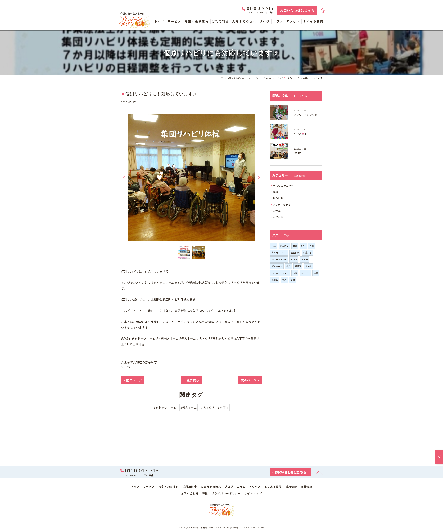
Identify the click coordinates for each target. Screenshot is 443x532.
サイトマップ (253, 493)
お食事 (277, 211)
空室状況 (295, 252)
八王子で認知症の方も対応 (139, 362)
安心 (284, 280)
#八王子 (223, 407)
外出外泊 (284, 245)
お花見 (294, 259)
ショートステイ (279, 259)
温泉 (293, 280)
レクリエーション (280, 273)
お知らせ (278, 217)
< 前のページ (133, 380)
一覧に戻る (191, 380)
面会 (295, 245)
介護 (275, 192)
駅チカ (308, 266)
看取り (275, 280)
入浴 (274, 245)
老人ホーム (277, 266)
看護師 (298, 266)
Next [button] (258, 177)
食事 (295, 273)
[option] (191, 177)
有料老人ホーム (279, 252)
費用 (288, 266)
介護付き (307, 252)
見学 (303, 245)
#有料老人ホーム (165, 407)
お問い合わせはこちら (297, 10)
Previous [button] (124, 177)
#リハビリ (207, 407)
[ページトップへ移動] (319, 472)
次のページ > (250, 380)
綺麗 (316, 273)
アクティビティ (282, 204)
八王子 (304, 259)
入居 (312, 245)
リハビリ (125, 367)
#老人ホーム (188, 407)
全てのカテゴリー (283, 185)
